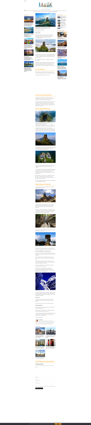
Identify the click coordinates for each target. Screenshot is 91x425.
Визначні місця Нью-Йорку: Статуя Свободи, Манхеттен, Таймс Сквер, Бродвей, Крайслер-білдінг (62, 67)
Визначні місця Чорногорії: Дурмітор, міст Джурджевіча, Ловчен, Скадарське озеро (28, 35)
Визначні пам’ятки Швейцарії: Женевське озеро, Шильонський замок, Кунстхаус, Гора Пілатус (28, 70)
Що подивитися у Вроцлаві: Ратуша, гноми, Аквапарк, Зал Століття (62, 78)
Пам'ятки (41, 317)
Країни (35, 11)
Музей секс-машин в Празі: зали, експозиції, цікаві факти (50, 347)
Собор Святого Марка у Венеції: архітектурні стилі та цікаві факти (51, 336)
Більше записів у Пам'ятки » (53, 326)
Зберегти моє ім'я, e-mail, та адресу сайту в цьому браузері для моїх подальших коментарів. (45, 386)
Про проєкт (45, 11)
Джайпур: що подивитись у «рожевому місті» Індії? (62, 47)
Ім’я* (35, 376)
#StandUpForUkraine (54, 11)
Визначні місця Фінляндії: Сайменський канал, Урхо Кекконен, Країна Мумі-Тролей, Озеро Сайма (28, 24)
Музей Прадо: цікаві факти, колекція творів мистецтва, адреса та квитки (39, 336)
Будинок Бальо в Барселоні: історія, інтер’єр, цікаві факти (39, 347)
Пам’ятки (39, 11)
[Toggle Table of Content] (39, 32)
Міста (37, 11)
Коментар (36, 367)
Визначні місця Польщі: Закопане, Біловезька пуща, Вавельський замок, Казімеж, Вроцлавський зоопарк (28, 47)
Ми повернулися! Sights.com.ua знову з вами (62, 38)
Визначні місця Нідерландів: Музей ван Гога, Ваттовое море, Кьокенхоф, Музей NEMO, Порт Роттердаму (28, 58)
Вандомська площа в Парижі (63, 27)
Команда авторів (49, 11)
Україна (42, 11)
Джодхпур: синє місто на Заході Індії (62, 57)
